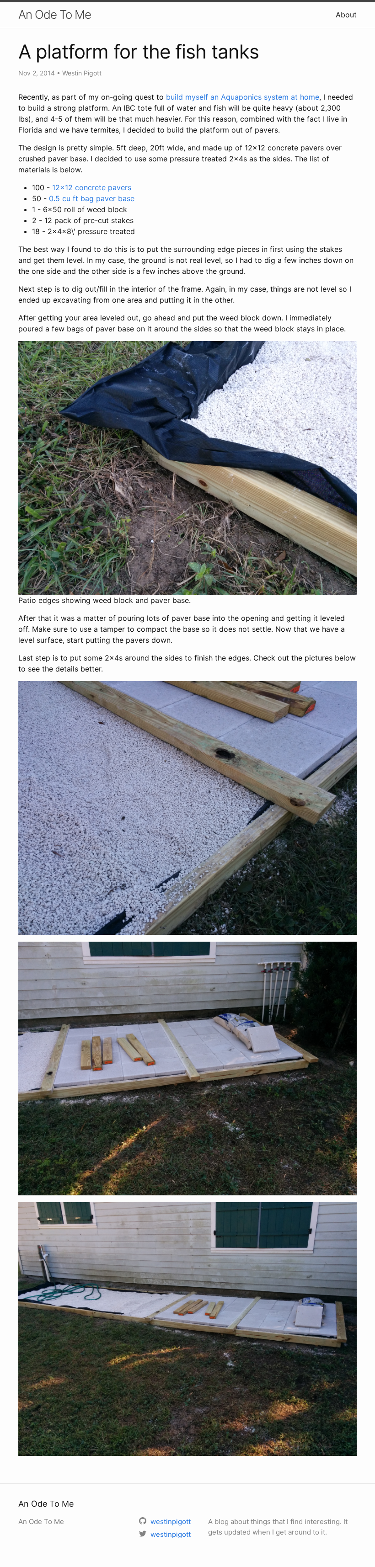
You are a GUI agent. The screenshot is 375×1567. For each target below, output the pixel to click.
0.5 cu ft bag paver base (91, 198)
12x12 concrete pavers (91, 187)
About (346, 14)
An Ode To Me (54, 14)
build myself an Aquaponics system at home (242, 96)
